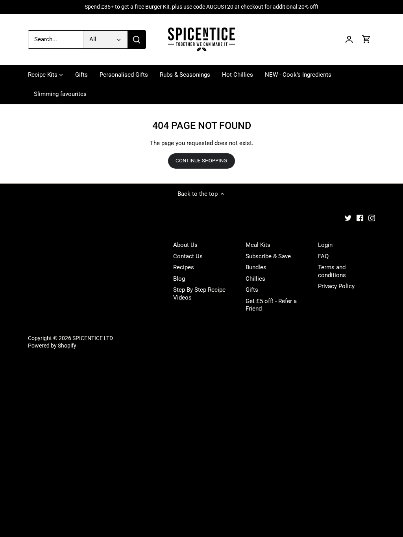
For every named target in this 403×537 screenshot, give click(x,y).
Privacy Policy (336, 286)
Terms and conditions (332, 271)
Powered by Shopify (52, 345)
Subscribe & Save (268, 256)
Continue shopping (201, 161)
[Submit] (137, 39)
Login (325, 244)
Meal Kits (258, 244)
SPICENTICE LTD (92, 338)
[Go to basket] (366, 39)
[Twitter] (348, 218)
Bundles (256, 267)
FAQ (323, 256)
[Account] (349, 39)
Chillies (255, 278)
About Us (185, 244)
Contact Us (188, 256)
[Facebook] (360, 218)
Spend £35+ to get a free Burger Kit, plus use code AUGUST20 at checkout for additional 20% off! (201, 7)
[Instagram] (371, 218)
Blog (179, 278)
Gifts (252, 289)
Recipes (183, 267)
